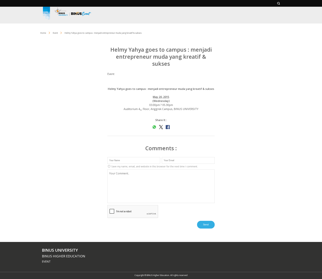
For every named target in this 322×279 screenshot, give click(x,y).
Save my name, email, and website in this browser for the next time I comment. (154, 166)
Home (43, 33)
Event (55, 33)
